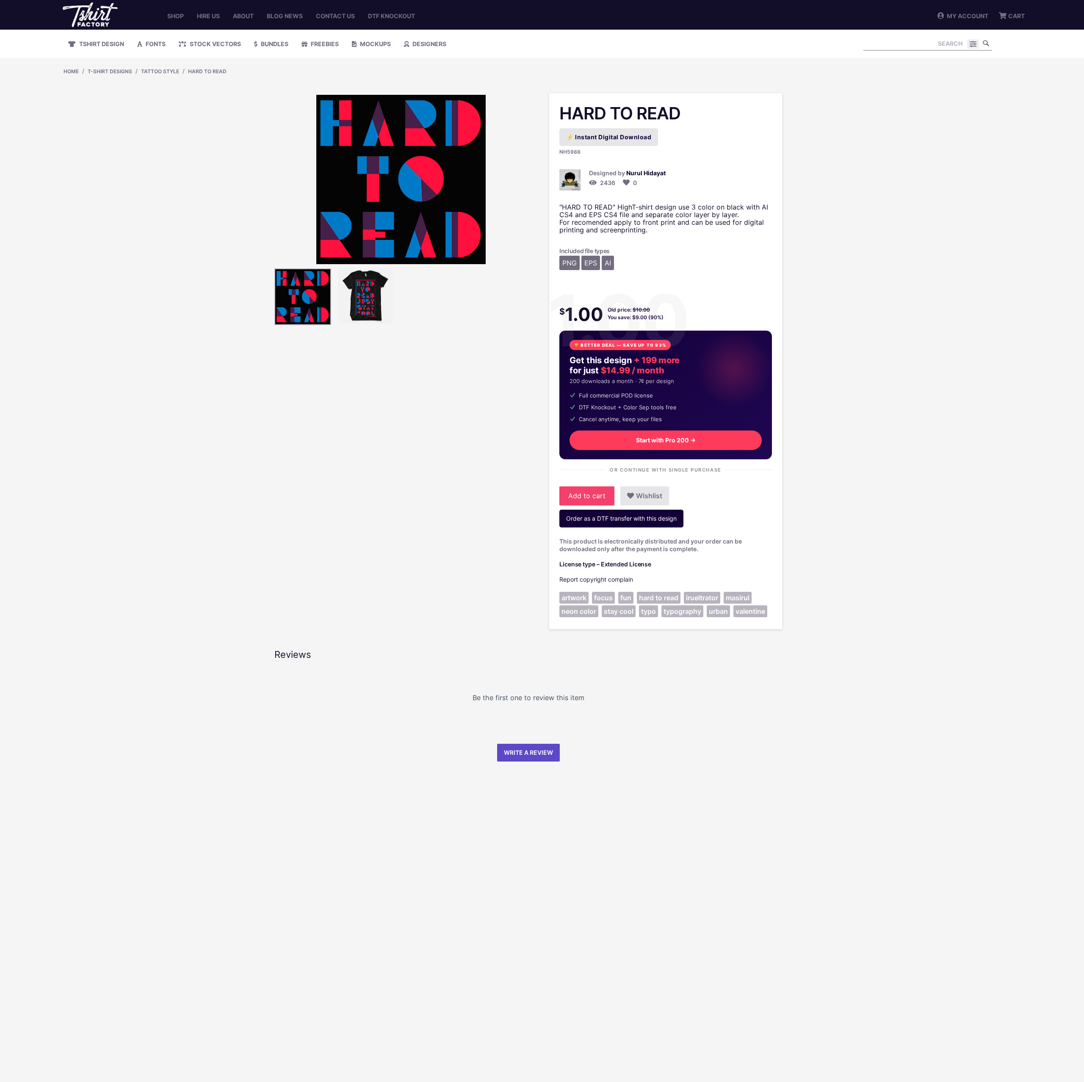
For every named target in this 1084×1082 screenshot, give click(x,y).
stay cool (618, 611)
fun (625, 597)
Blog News (285, 15)
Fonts (155, 43)
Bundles (274, 43)
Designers (428, 43)
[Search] (986, 43)
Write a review (528, 752)
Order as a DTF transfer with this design (621, 518)
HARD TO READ (207, 71)
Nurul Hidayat (646, 173)
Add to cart (587, 495)
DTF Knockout (391, 15)
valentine (750, 611)
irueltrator (702, 597)
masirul (737, 597)
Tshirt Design (101, 43)
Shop (175, 15)
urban (718, 611)
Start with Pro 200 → (666, 440)
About (243, 15)
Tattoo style (160, 71)
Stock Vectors (214, 43)
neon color (578, 611)
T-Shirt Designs (110, 71)
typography (682, 611)
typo (648, 611)
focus (603, 597)
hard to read (658, 597)
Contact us (335, 15)
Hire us (208, 15)
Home (71, 71)
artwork (573, 597)
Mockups (375, 43)
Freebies (324, 43)
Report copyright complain (596, 579)
